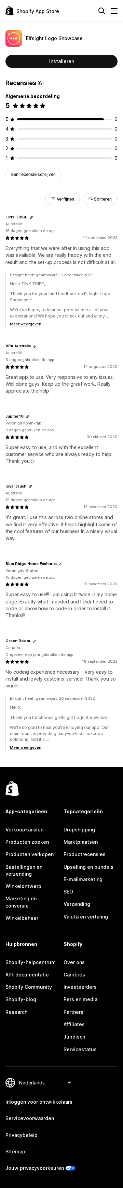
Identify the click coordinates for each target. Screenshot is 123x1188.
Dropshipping (79, 829)
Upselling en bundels (88, 867)
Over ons (74, 962)
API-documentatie (27, 974)
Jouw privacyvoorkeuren (34, 1168)
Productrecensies (85, 854)
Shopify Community (28, 987)
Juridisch (74, 1037)
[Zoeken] (101, 11)
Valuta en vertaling (86, 917)
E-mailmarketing (83, 879)
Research (16, 1012)
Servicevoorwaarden (29, 1118)
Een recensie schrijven (33, 174)
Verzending (77, 904)
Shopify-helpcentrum (30, 962)
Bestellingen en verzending (23, 870)
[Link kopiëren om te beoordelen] (31, 217)
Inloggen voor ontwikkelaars (38, 1102)
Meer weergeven (25, 324)
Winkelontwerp (23, 886)
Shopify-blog (20, 999)
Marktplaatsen (81, 842)
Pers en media (80, 999)
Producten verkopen (29, 854)
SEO (68, 892)
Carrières (74, 974)
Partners (73, 1012)
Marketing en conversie (21, 902)
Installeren (61, 61)
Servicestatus (80, 1049)
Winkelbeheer (21, 918)
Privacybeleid (21, 1135)
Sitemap (15, 1151)
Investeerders (80, 987)
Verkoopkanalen (24, 829)
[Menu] (114, 11)
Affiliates (74, 1024)
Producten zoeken (27, 842)
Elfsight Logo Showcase (54, 38)
